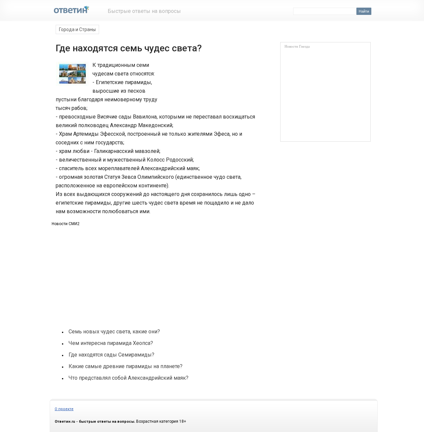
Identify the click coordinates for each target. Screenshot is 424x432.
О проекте (64, 409)
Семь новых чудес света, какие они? (114, 331)
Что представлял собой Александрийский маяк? (128, 378)
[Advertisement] (211, 85)
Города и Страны (77, 29)
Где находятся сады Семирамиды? (111, 355)
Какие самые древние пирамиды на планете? (126, 366)
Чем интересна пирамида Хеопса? (111, 343)
